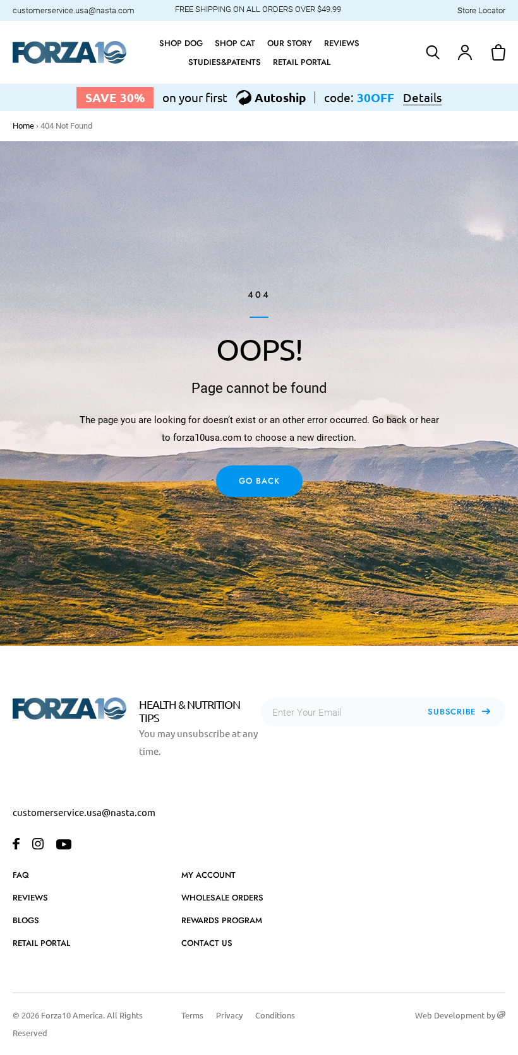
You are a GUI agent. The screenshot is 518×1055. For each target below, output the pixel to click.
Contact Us (206, 943)
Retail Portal (41, 943)
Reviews (30, 898)
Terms (192, 1015)
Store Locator (481, 10)
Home (23, 126)
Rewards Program (221, 920)
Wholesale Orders (222, 898)
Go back (259, 481)
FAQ (21, 875)
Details (422, 97)
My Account (208, 875)
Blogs (26, 920)
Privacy (229, 1015)
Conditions (275, 1015)
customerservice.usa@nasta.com (74, 10)
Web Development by (456, 1015)
